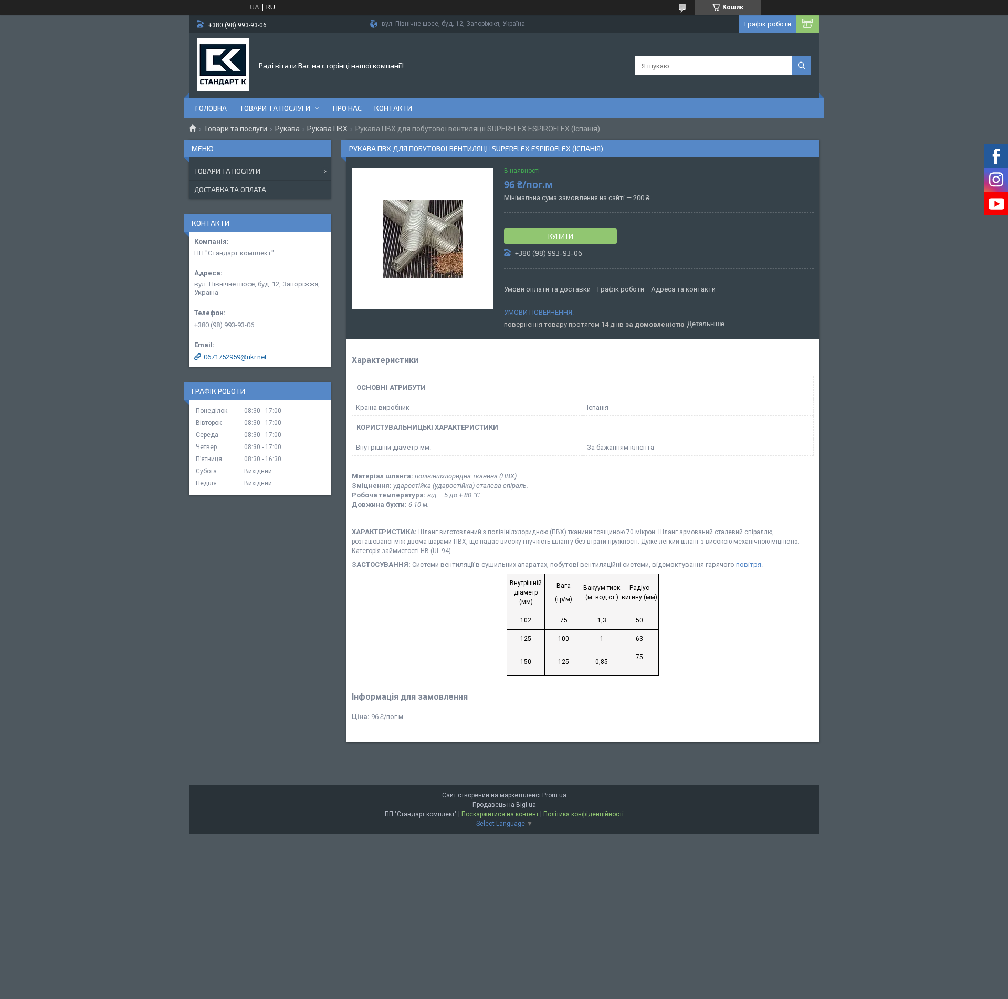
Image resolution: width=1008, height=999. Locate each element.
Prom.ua (554, 795)
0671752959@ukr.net (235, 357)
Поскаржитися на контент (500, 814)
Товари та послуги (274, 107)
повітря (748, 564)
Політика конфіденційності (583, 814)
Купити (560, 236)
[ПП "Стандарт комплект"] (223, 64)
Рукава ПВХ (327, 128)
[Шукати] (801, 65)
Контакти (393, 107)
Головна (211, 107)
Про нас (347, 107)
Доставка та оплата (230, 189)
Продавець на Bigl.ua (504, 804)
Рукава (287, 128)
